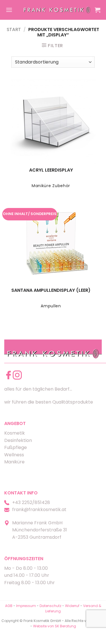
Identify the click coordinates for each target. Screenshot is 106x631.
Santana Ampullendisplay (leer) (50, 290)
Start (14, 29)
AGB (8, 605)
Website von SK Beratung (54, 626)
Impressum (26, 605)
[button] (9, 10)
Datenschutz (50, 605)
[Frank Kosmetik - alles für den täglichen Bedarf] (57, 9)
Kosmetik (14, 433)
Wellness (14, 455)
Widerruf (72, 605)
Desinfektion (18, 440)
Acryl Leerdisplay (51, 170)
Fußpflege (15, 447)
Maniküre (14, 462)
